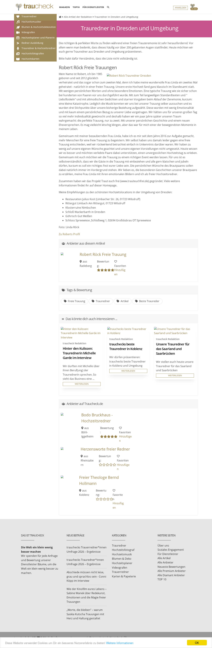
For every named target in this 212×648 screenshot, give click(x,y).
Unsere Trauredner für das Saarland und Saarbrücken (172, 349)
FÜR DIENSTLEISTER (93, 7)
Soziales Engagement (171, 549)
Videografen (119, 567)
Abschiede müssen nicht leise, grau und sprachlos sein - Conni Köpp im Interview (86, 576)
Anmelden (180, 7)
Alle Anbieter (165, 562)
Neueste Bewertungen (171, 567)
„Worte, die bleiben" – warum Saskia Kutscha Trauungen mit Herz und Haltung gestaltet (85, 614)
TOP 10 (162, 579)
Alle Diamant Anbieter (171, 575)
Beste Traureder (148, 301)
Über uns (163, 545)
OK (197, 643)
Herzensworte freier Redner (105, 449)
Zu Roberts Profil (69, 234)
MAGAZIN (64, 7)
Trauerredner (120, 572)
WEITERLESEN (82, 384)
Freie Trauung (76, 301)
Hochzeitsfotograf (123, 550)
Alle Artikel (164, 558)
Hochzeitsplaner (122, 563)
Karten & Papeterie (124, 576)
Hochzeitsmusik (122, 554)
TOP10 (76, 7)
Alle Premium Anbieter (172, 571)
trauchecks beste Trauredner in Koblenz (125, 346)
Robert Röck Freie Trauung (103, 254)
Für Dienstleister (168, 554)
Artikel (124, 301)
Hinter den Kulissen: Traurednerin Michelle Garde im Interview (79, 353)
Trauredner (102, 301)
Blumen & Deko (121, 558)
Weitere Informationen (119, 643)
